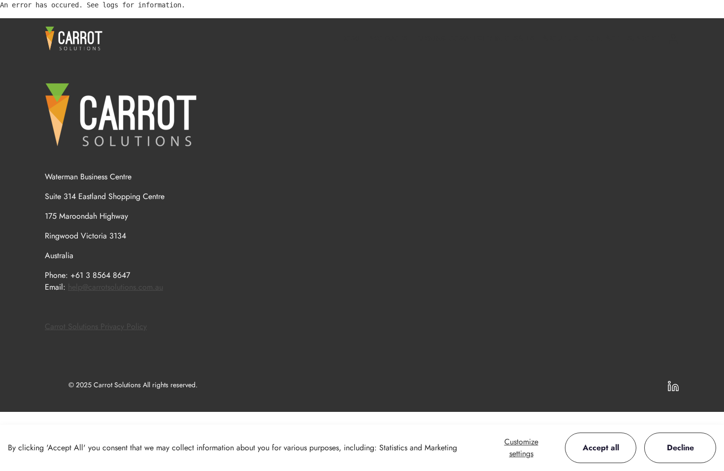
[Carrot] (121, 114)
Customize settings (521, 447)
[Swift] (74, 38)
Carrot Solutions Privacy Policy (96, 326)
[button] (388, 39)
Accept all (601, 447)
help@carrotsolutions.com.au (115, 287)
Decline (680, 447)
